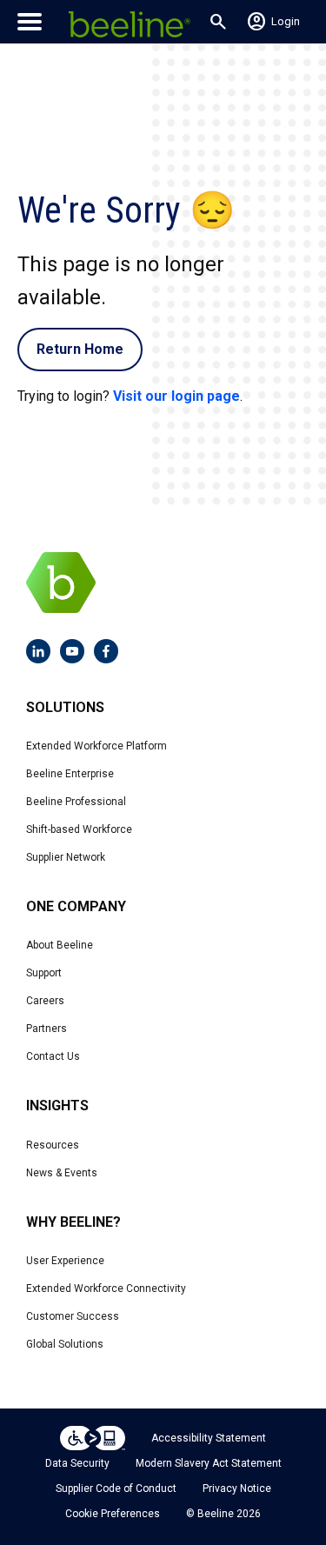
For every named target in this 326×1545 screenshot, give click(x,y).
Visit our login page (176, 396)
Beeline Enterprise (70, 774)
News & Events (61, 1173)
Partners (46, 1028)
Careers (45, 1001)
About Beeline (59, 945)
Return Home (80, 349)
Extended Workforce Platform (96, 746)
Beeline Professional (76, 802)
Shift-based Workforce (79, 829)
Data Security (77, 1463)
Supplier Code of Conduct (116, 1488)
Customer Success (72, 1316)
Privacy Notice (237, 1488)
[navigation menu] (29, 22)
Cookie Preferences (112, 1514)
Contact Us (53, 1056)
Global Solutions (64, 1344)
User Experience (65, 1261)
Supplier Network (65, 857)
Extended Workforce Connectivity (106, 1288)
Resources (52, 1145)
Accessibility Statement (208, 1438)
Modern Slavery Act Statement (209, 1463)
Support (44, 973)
